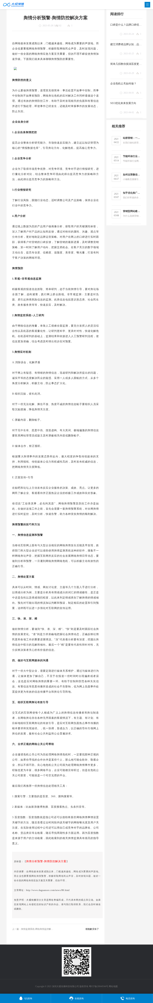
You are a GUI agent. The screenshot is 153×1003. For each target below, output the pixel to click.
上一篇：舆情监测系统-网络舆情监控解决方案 (32, 929)
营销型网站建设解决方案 (132, 211)
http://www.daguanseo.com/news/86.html (48, 890)
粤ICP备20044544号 (98, 986)
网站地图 (113, 986)
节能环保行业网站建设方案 (132, 156)
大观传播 (31, 900)
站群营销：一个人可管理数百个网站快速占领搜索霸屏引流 (132, 138)
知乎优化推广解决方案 (132, 192)
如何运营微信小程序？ (132, 174)
